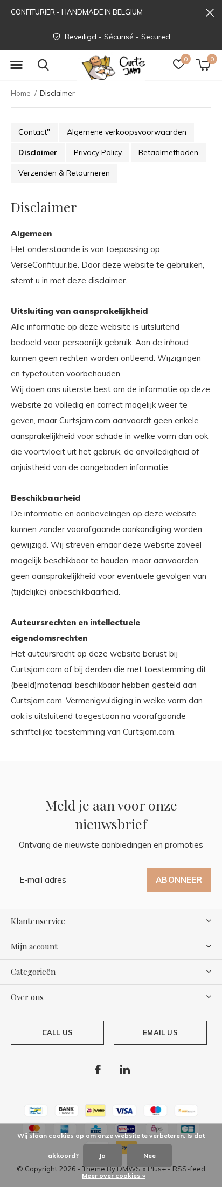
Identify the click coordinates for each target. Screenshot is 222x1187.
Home (21, 93)
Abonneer (179, 880)
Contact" (34, 132)
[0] (203, 65)
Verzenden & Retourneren (64, 173)
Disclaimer (37, 152)
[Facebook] (98, 1069)
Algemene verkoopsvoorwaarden (126, 132)
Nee (149, 1155)
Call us (57, 1032)
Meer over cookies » (113, 1175)
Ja (102, 1155)
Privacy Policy (98, 152)
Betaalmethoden (168, 152)
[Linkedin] (125, 1069)
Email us (160, 1032)
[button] (16, 65)
